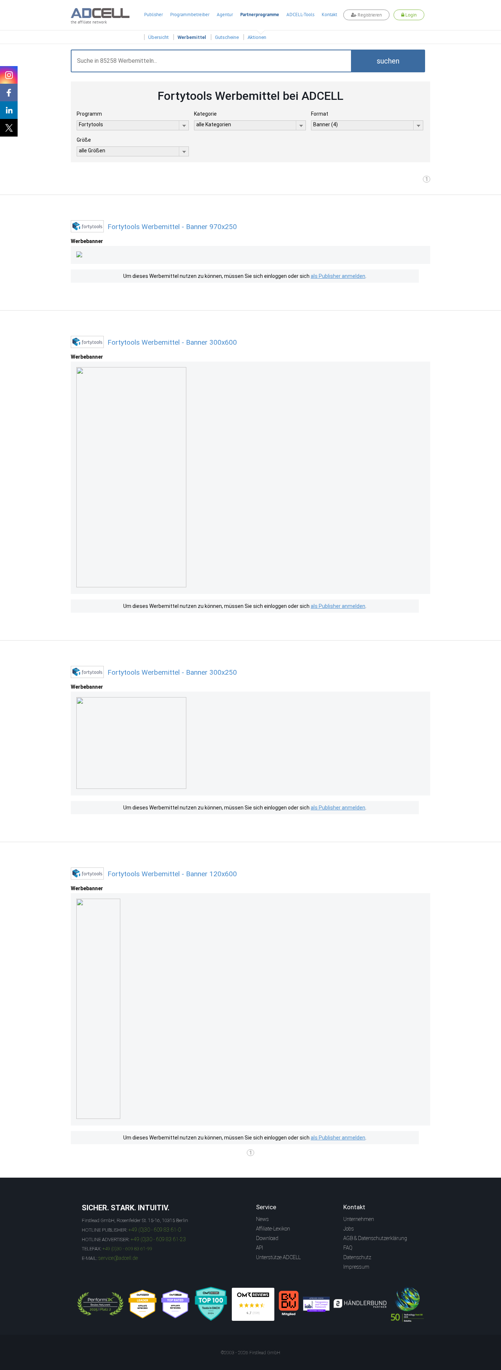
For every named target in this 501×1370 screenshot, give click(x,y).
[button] (388, 61)
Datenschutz (357, 1257)
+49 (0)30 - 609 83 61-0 (154, 1230)
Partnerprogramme (259, 14)
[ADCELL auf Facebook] (9, 92)
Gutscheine (227, 37)
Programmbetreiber (189, 14)
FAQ (347, 1248)
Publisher (153, 14)
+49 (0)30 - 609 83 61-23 (158, 1239)
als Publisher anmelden (338, 276)
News (262, 1219)
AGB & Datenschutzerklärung (375, 1238)
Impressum (356, 1267)
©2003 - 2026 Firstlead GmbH (250, 1352)
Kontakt (329, 14)
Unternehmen (358, 1219)
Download (267, 1238)
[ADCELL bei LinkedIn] (9, 110)
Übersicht (158, 37)
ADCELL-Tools (300, 14)
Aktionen (257, 37)
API (259, 1248)
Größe (84, 140)
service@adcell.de (118, 1258)
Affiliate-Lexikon (273, 1229)
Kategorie (205, 114)
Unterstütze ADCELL (278, 1257)
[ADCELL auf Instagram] (9, 75)
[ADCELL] (253, 1304)
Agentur (225, 14)
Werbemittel (192, 37)
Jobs (348, 1229)
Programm (89, 114)
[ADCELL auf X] (9, 128)
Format (319, 114)
